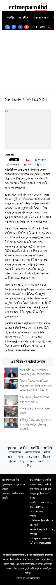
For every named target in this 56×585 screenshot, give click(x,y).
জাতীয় (10, 17)
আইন (11, 457)
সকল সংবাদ (40, 27)
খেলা (20, 457)
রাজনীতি (23, 17)
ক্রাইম (47, 452)
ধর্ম (48, 461)
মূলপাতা (11, 448)
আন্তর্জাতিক (15, 452)
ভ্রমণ (40, 461)
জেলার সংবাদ (40, 17)
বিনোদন (47, 457)
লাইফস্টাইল (33, 457)
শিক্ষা (29, 466)
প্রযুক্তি (12, 461)
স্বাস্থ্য (22, 461)
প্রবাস (31, 461)
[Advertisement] (28, 59)
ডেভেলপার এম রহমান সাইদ (28, 578)
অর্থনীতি (48, 448)
